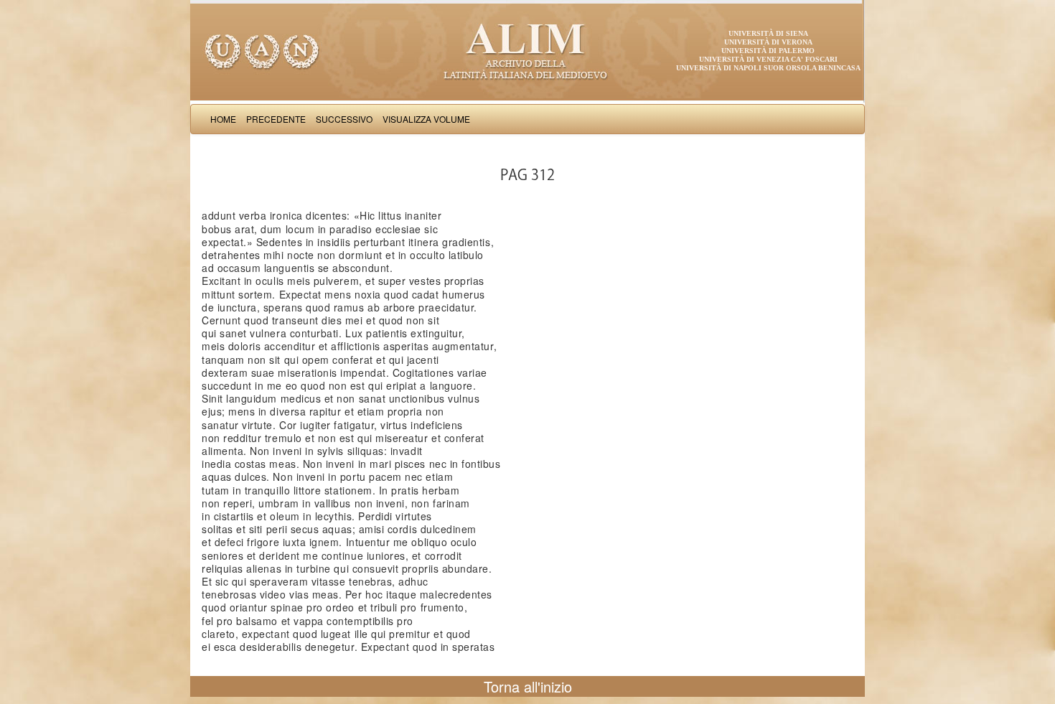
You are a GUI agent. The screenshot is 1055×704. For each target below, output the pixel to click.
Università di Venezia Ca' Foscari (768, 59)
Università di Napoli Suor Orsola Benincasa (768, 68)
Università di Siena (768, 33)
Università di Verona (768, 42)
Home (223, 119)
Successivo (344, 119)
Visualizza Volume (426, 119)
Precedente (276, 119)
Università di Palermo (768, 51)
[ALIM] (527, 50)
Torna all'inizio (528, 686)
